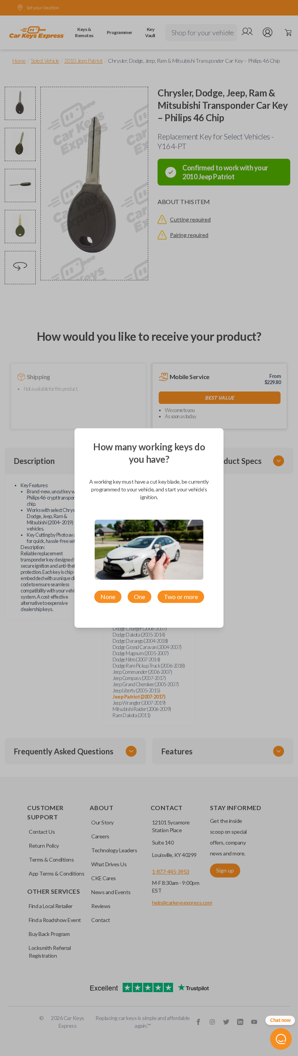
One (139, 596)
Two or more (181, 596)
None (107, 596)
